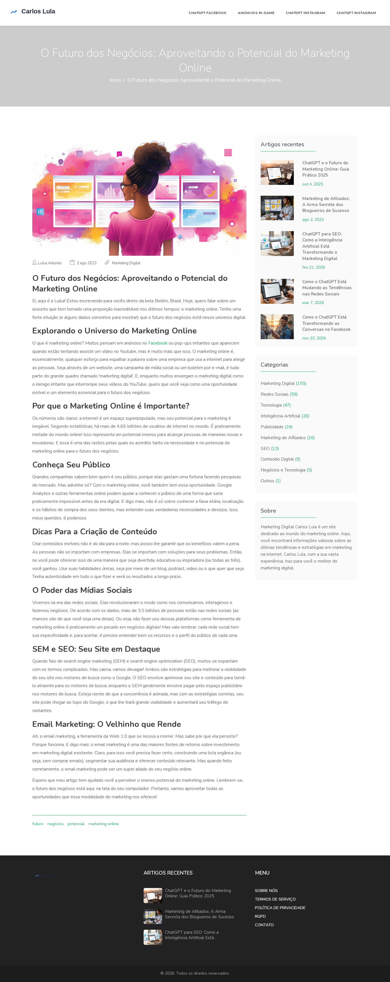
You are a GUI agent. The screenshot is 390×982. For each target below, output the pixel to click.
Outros (271, 481)
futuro (37, 824)
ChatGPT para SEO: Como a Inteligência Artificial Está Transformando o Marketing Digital (322, 246)
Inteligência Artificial (285, 416)
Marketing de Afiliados (288, 438)
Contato (264, 925)
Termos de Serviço (275, 899)
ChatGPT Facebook (207, 13)
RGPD (260, 916)
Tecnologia (276, 405)
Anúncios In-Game (256, 13)
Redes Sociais (279, 394)
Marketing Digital (283, 383)
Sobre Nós (266, 890)
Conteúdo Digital (280, 459)
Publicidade (277, 427)
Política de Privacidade (280, 908)
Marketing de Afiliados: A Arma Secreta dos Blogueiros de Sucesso (325, 205)
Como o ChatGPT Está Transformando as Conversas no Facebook (326, 323)
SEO (270, 448)
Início (115, 80)
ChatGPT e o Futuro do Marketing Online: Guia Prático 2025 (325, 169)
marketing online (104, 824)
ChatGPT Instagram (305, 13)
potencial (76, 824)
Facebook (158, 343)
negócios (55, 824)
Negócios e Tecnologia (286, 470)
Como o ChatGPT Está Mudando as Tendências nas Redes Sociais (327, 288)
